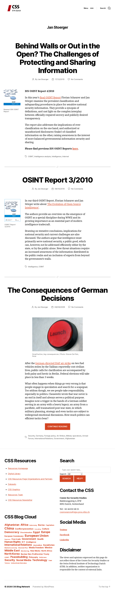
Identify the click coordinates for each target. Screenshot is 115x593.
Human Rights (12, 541)
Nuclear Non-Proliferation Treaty (35, 554)
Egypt (36, 532)
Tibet (50, 560)
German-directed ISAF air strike (53, 363)
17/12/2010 (59, 79)
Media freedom (36, 547)
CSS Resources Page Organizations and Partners (30, 479)
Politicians (42, 557)
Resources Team (15, 495)
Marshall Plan (23, 548)
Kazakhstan (49, 545)
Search (66, 478)
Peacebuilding (19, 556)
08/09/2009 (59, 307)
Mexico (48, 547)
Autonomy (33, 525)
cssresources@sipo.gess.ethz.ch (75, 512)
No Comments (77, 79)
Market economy (10, 548)
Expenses (7, 539)
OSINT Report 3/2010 (57, 180)
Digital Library (14, 473)
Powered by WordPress (43, 586)
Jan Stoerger (43, 79)
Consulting (37, 529)
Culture (45, 529)
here (75, 148)
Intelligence (56, 156)
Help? (80, 478)
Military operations (73, 436)
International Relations (44, 438)
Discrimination (26, 532)
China (9, 528)
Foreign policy (50, 436)
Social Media (23, 560)
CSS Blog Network (21, 586)
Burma (41, 525)
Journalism (37, 545)
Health (40, 539)
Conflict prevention (24, 529)
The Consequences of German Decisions (57, 294)
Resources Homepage (18, 468)
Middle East (12, 550)
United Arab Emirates (19, 563)
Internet (65, 156)
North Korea (12, 553)
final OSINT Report (50, 97)
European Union (37, 536)
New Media (35, 551)
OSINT (30, 156)
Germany (39, 436)
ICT (23, 542)
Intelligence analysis (42, 156)
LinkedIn (64, 540)
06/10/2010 (60, 189)
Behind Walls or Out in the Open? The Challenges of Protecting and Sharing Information (57, 58)
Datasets (12, 484)
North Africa (46, 551)
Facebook (64, 535)
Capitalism (50, 525)
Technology (39, 560)
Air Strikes (61, 436)
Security (31, 436)
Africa (24, 524)
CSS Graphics (14, 489)
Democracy (11, 532)
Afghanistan (70, 438)
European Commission (14, 536)
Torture (7, 563)
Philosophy (33, 557)
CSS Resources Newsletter (20, 500)
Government (59, 438)
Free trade (16, 539)
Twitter (63, 530)
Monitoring (25, 551)
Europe (45, 532)
